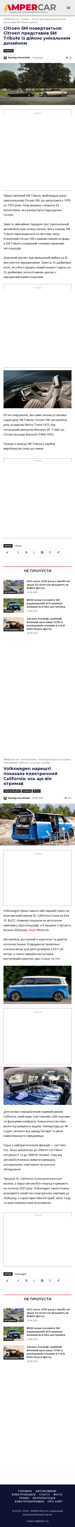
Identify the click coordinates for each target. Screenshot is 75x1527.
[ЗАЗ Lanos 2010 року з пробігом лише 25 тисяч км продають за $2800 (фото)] (13, 587)
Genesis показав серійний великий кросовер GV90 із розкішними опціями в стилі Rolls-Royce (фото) (46, 624)
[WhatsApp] (34, 552)
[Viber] (50, 552)
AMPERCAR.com (11, 19)
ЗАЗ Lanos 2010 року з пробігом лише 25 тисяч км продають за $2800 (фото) (48, 585)
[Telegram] (42, 552)
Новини (25, 19)
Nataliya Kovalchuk (19, 57)
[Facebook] (17, 552)
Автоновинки (12, 629)
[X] (25, 552)
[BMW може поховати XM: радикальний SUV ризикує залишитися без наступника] (13, 605)
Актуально (10, 592)
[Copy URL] (58, 552)
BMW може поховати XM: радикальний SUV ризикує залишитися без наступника (46, 603)
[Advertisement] (37, 152)
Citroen (18, 545)
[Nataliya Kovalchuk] (5, 57)
